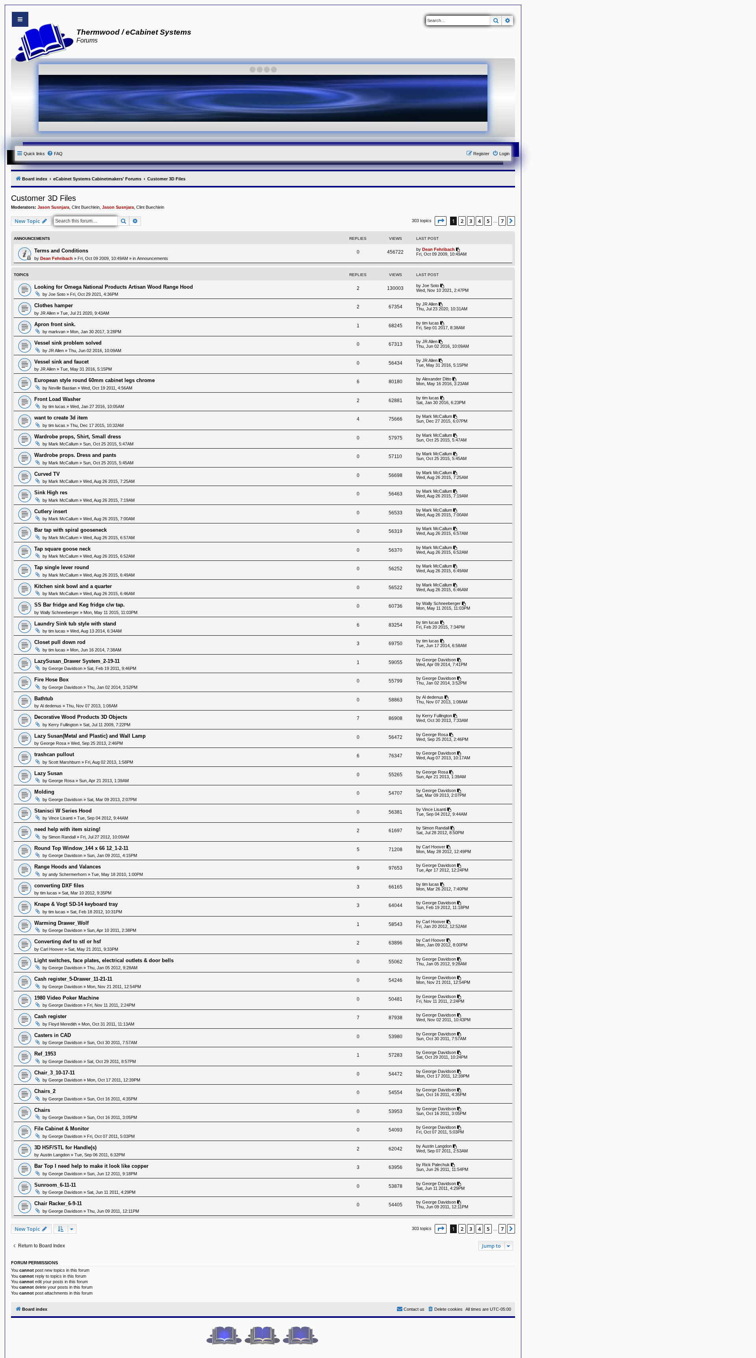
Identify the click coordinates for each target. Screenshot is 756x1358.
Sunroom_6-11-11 (55, 1185)
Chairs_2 (45, 1091)
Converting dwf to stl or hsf (67, 941)
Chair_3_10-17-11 (54, 1073)
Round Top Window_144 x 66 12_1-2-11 (81, 848)
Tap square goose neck (62, 549)
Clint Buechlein (86, 207)
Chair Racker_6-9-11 (58, 1203)
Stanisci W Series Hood (63, 811)
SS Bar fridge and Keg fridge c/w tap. (79, 605)
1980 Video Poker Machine (66, 998)
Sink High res (50, 492)
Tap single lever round (61, 567)
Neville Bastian (62, 388)
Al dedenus (50, 705)
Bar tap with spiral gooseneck (70, 530)
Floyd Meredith (62, 1024)
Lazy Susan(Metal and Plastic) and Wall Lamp (90, 736)
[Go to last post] (458, 249)
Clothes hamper (53, 305)
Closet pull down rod (59, 642)
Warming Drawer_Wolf (61, 923)
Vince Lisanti (60, 818)
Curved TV (47, 474)
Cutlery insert (50, 511)
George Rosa (53, 743)
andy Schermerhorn (67, 874)
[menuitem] (55, 153)
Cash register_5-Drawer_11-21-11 (73, 979)
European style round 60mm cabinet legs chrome (94, 380)
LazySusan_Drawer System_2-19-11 (77, 661)
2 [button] (462, 220)
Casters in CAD (52, 1035)
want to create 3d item (61, 418)
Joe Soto (56, 294)
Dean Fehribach (56, 258)
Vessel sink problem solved (68, 343)
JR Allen (48, 313)
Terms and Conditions (61, 251)
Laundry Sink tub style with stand (75, 624)
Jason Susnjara (53, 207)
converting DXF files (59, 886)
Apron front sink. (55, 324)
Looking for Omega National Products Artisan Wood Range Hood (113, 287)
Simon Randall (62, 837)
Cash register (50, 1016)
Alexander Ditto (436, 379)
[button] (441, 221)
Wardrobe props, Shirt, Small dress (77, 437)
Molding (44, 792)
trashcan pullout (54, 754)
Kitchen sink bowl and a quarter (73, 586)
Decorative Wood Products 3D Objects (80, 717)
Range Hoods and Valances (67, 867)
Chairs (42, 1110)
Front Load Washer (57, 399)
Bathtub (43, 698)
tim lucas (430, 323)
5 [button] (488, 220)
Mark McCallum (437, 416)
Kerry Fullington (63, 724)
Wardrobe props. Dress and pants (75, 455)
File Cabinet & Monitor (61, 1129)
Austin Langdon (55, 1154)
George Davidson (65, 668)
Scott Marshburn (64, 762)
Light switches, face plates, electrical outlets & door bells (104, 960)
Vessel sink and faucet (61, 362)
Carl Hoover (433, 846)
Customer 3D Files (43, 198)
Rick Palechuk (436, 1164)
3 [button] (470, 220)
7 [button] (502, 220)
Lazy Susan (48, 773)
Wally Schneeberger (59, 612)
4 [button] (479, 220)
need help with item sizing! (67, 829)
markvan (56, 331)
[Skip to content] (20, 19)
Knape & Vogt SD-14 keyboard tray (76, 904)
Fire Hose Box (51, 680)
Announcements (152, 258)
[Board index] (42, 41)
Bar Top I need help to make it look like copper (91, 1166)
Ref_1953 (45, 1054)
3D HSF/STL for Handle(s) (65, 1147)
